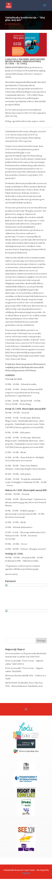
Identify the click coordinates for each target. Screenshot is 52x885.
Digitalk (26, 873)
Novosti (17, 24)
